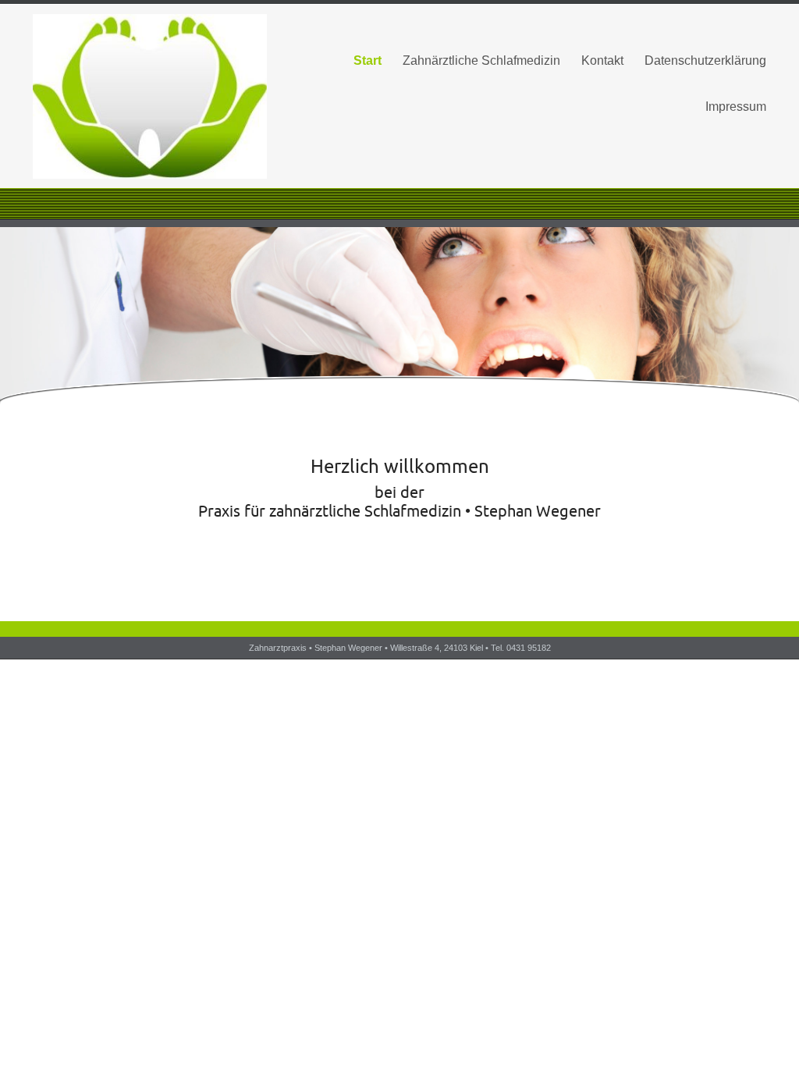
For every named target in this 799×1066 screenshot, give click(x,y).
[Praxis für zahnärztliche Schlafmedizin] (150, 96)
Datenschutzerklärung (705, 60)
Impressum (735, 106)
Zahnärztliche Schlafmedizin (481, 60)
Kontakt (602, 60)
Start (367, 60)
